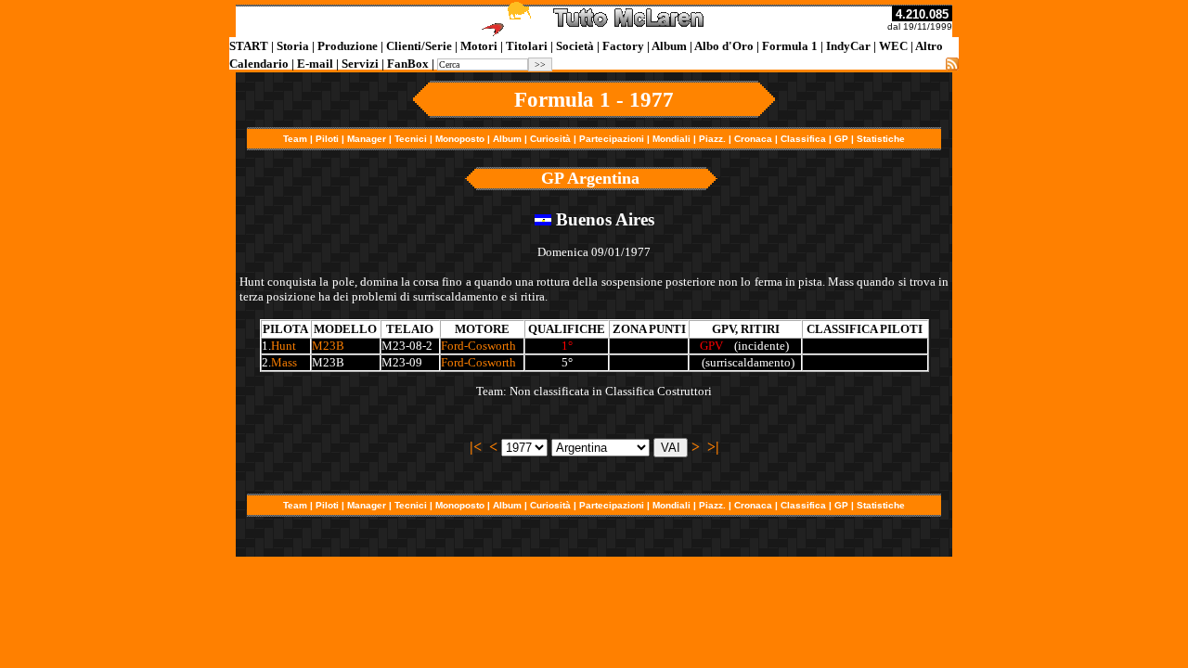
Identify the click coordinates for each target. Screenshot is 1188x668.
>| (713, 447)
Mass (284, 362)
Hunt (283, 346)
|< (476, 447)
